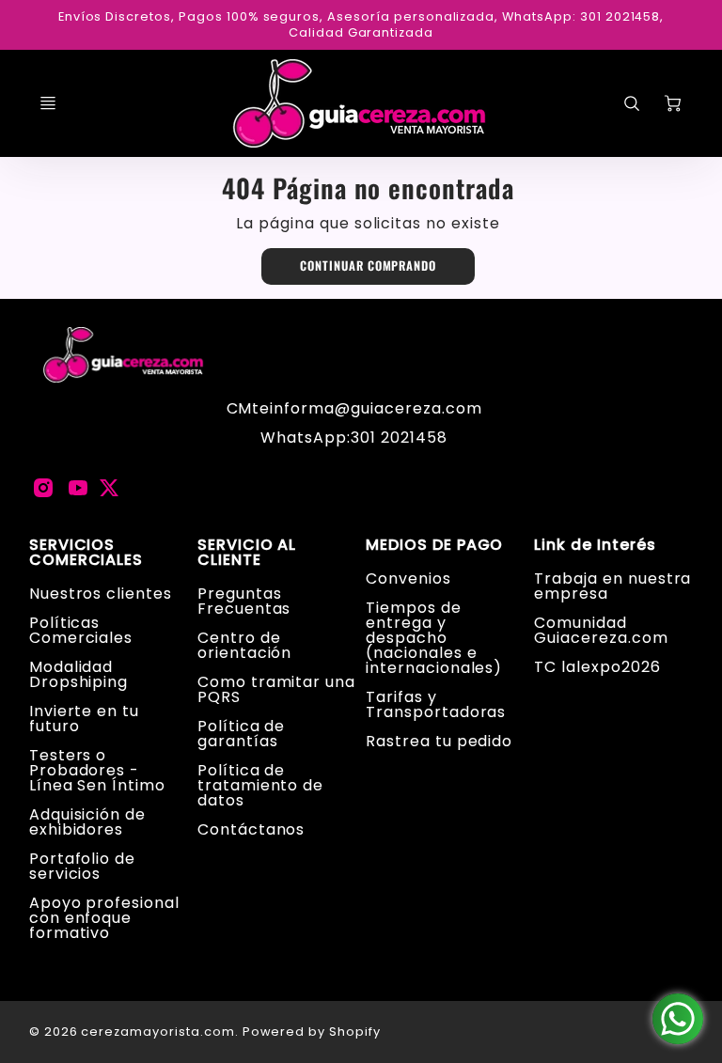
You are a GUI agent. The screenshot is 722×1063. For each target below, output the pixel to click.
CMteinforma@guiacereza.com (354, 408)
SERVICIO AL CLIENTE (247, 553)
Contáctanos (251, 829)
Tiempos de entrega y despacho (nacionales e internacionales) (434, 638)
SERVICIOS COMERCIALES (86, 553)
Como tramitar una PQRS (276, 689)
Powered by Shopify (312, 1032)
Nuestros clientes (100, 593)
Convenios (408, 578)
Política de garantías (241, 733)
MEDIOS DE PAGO (434, 545)
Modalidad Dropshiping (79, 674)
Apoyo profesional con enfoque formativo (104, 918)
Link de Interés (594, 545)
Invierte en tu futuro (84, 718)
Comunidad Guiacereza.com (600, 630)
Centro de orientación (244, 645)
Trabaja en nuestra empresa (612, 586)
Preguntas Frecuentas (244, 601)
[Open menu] (48, 103)
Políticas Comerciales (81, 630)
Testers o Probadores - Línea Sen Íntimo (97, 770)
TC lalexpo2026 (597, 667)
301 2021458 (399, 437)
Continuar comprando (368, 265)
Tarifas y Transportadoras (436, 704)
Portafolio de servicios (82, 866)
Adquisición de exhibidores (87, 822)
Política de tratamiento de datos (260, 785)
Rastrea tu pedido (439, 741)
